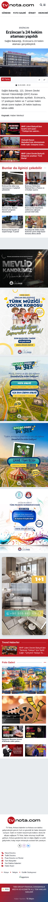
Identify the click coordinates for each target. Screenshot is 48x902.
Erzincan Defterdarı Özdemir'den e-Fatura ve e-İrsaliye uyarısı (34, 188)
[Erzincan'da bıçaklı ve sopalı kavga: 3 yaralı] (12, 222)
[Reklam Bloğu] (24, 268)
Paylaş (7, 79)
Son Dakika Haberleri (13, 863)
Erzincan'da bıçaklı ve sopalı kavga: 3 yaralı (10, 231)
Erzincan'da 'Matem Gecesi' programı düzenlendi (9, 210)
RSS (7, 889)
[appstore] (24, 877)
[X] (20, 846)
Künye (6, 872)
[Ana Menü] (44, 5)
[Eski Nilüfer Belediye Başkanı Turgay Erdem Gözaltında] (35, 750)
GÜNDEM (6, 13)
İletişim (15, 872)
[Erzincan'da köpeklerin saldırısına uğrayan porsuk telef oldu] (35, 200)
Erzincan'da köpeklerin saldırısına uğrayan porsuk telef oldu (34, 210)
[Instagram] (24, 846)
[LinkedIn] (28, 846)
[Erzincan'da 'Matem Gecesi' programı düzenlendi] (12, 200)
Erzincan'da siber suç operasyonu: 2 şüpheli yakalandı (11, 188)
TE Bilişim (30, 899)
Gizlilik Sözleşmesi (29, 872)
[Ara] (41, 5)
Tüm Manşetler (10, 861)
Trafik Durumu (10, 855)
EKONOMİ (43, 13)
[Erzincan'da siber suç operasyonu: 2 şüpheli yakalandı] (12, 178)
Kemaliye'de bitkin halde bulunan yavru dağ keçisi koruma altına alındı (35, 232)
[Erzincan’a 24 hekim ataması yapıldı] (24, 62)
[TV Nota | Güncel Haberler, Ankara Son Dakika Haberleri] (18, 5)
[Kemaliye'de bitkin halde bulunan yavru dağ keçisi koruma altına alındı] (35, 222)
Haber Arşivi (9, 866)
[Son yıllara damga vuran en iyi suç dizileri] (24, 710)
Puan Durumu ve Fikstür (14, 858)
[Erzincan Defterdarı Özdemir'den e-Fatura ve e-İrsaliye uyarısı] (35, 178)
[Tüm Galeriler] (45, 662)
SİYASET (32, 13)
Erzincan (24, 28)
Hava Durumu (10, 853)
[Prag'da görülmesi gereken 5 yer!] (24, 680)
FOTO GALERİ (19, 13)
